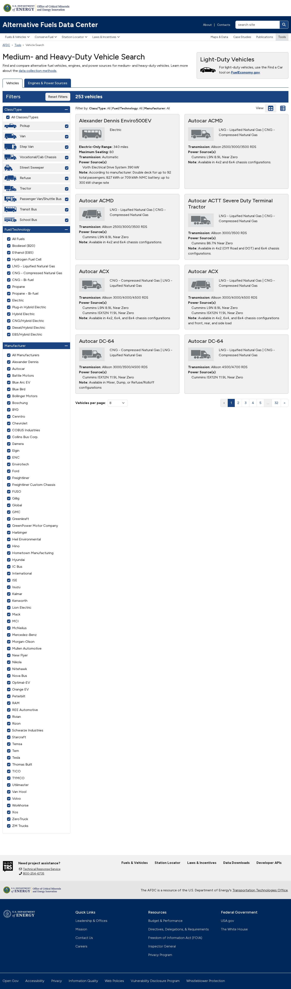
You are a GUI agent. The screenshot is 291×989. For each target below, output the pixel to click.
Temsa (17, 744)
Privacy (56, 981)
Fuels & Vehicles (15, 37)
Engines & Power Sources (47, 83)
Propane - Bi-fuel (25, 293)
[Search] (283, 25)
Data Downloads (236, 863)
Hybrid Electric (23, 314)
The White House (234, 929)
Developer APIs (269, 863)
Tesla (16, 758)
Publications (264, 37)
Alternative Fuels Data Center (50, 25)
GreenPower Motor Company (35, 526)
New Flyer (20, 655)
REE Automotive (25, 710)
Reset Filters (58, 97)
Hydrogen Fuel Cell (26, 259)
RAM (16, 703)
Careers (81, 946)
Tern (15, 751)
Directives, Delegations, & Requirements (178, 929)
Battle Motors (23, 376)
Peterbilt (18, 696)
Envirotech (20, 464)
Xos (15, 812)
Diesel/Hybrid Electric (28, 328)
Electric (18, 300)
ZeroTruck (20, 819)
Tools (282, 37)
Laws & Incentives (104, 37)
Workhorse (20, 805)
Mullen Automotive (27, 648)
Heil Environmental (26, 539)
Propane (18, 287)
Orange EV (20, 689)
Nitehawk (19, 669)
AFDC (6, 45)
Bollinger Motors (24, 396)
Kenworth (19, 601)
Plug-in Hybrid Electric (29, 307)
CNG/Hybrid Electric (28, 321)
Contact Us (84, 938)
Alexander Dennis (25, 362)
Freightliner (20, 478)
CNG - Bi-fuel (23, 280)
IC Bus (17, 567)
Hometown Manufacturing (32, 553)
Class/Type (13, 109)
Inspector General (162, 946)
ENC (16, 457)
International (22, 573)
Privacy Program (160, 955)
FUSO (16, 491)
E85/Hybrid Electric (27, 334)
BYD (15, 410)
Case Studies (242, 37)
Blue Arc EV (21, 382)
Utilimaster (20, 785)
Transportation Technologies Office (260, 890)
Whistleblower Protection (205, 981)
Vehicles (12, 83)
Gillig (15, 498)
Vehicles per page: (90, 403)
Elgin (15, 451)
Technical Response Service (41, 869)
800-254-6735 (33, 873)
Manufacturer (15, 346)
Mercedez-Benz (24, 635)
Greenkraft (20, 519)
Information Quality (83, 981)
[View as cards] (270, 108)
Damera (18, 444)
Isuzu (16, 587)
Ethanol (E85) (22, 253)
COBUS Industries (26, 430)
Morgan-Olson (23, 642)
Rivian (16, 717)
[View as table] (282, 108)
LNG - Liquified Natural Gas (33, 266)
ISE (14, 580)
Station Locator (73, 37)
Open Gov (11, 981)
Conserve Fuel (44, 37)
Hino (16, 546)
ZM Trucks (20, 826)
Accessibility (34, 981)
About (207, 25)
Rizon (16, 723)
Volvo (16, 798)
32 (276, 403)
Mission (81, 929)
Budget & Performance (165, 921)
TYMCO (18, 778)
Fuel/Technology (17, 229)
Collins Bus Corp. (25, 437)
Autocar (18, 369)
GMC (16, 512)
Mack (16, 614)
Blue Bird (18, 389)
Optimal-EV (21, 683)
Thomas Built (22, 764)
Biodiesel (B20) (23, 246)
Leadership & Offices (91, 921)
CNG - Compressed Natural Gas (37, 273)
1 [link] (231, 403)
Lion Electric (21, 607)
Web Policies (114, 981)
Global (17, 505)
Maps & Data (219, 37)
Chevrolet (19, 423)
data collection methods (37, 71)
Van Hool (19, 792)
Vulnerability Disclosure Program (155, 981)
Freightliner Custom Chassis (33, 485)
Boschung (20, 403)
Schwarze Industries (27, 730)
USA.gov (227, 921)
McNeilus (19, 628)
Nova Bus (19, 676)
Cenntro (18, 416)
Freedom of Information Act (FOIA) (175, 938)
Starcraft (19, 737)
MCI (15, 621)
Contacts (223, 25)
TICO (16, 771)
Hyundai (18, 560)
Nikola (17, 662)
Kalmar (17, 594)
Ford (15, 471)
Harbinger (19, 532)
